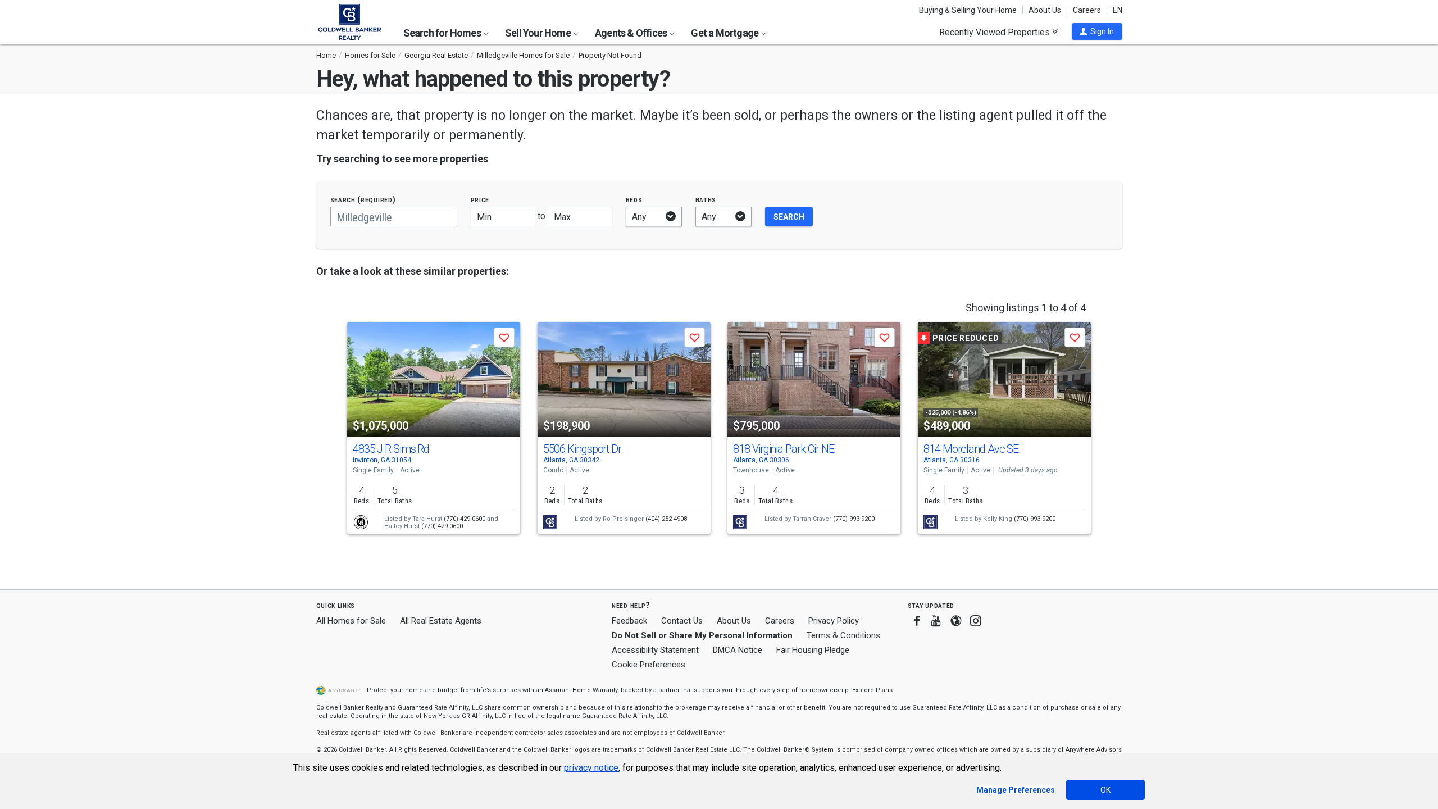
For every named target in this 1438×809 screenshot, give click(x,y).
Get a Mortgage (725, 33)
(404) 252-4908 (666, 518)
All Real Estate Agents (440, 621)
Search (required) (363, 200)
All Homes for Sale (351, 621)
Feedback (629, 621)
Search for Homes (443, 33)
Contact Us (682, 621)
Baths (706, 200)
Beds (634, 200)
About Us (1045, 10)
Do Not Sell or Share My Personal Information (702, 635)
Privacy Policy (833, 621)
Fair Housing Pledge (812, 650)
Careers (1087, 10)
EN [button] (1117, 10)
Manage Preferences (1015, 790)
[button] (1097, 31)
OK (1105, 789)
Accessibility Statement (655, 650)
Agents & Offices (631, 33)
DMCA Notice (737, 650)
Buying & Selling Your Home (968, 10)
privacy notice (591, 767)
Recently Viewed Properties (995, 32)
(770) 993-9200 (854, 518)
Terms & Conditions (843, 635)
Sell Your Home (538, 33)
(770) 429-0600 (464, 518)
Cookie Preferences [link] (648, 665)
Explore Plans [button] (872, 690)
